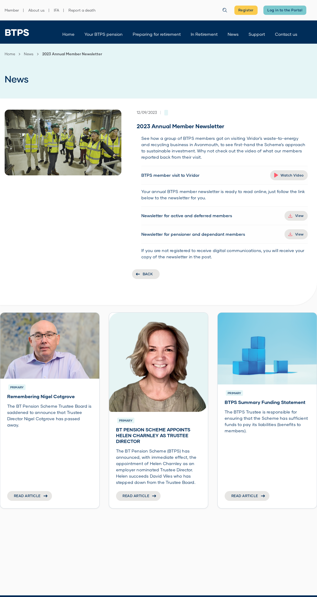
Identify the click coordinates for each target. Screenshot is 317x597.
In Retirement (204, 34)
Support (257, 34)
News (233, 34)
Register (246, 10)
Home (68, 34)
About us (36, 10)
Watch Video (292, 175)
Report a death (82, 10)
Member (12, 10)
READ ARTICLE (27, 496)
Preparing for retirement (157, 34)
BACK (148, 274)
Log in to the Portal (284, 10)
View (299, 215)
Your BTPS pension (103, 34)
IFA (56, 10)
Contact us (286, 34)
